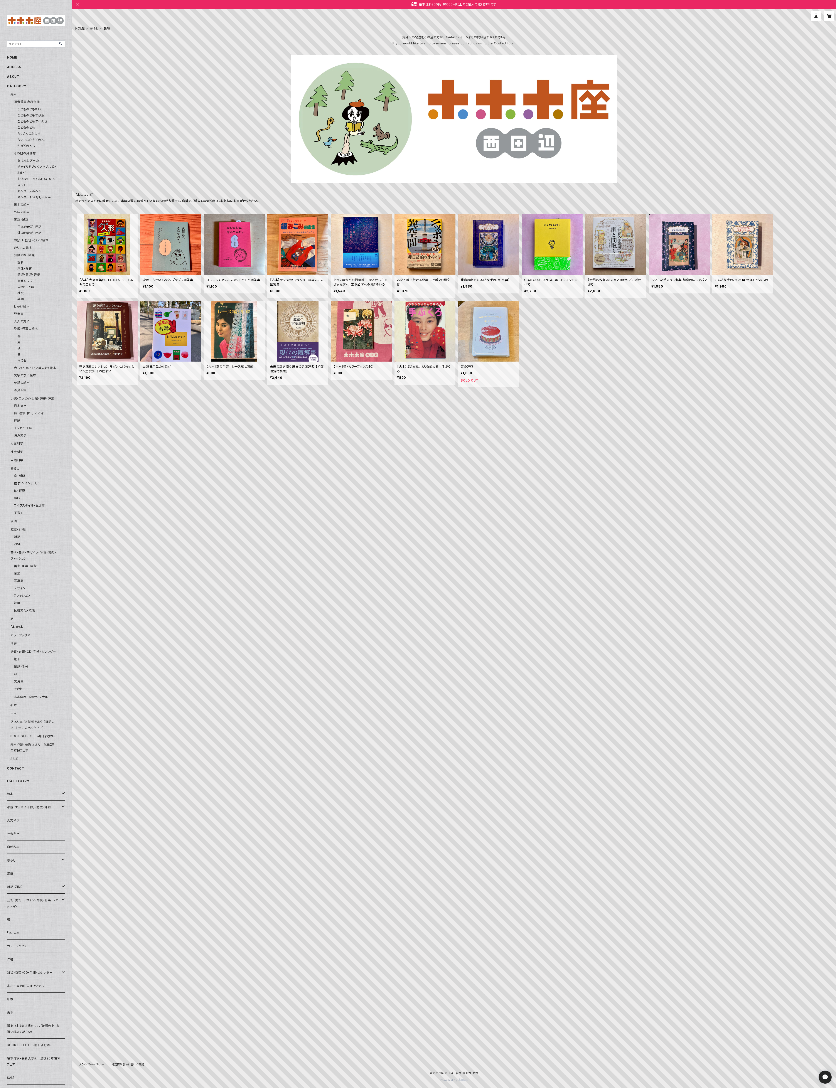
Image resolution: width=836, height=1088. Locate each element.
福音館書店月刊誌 (27, 102)
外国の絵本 (22, 212)
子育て (18, 513)
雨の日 (22, 360)
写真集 (19, 581)
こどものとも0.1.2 (29, 109)
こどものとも (26, 127)
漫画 (13, 521)
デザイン (19, 588)
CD (16, 674)
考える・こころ (27, 281)
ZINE (17, 544)
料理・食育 (24, 268)
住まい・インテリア (26, 483)
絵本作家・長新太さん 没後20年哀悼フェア (33, 1061)
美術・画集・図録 (25, 566)
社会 (20, 293)
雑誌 (17, 537)
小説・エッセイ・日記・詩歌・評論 (32, 398)
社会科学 (16, 452)
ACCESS (14, 67)
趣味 (17, 498)
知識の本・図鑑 (24, 255)
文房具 (19, 681)
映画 (17, 603)
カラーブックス (20, 635)
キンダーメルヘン (29, 191)
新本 (13, 705)
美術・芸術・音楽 (28, 274)
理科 (20, 262)
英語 (20, 299)
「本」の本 (16, 627)
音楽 (17, 573)
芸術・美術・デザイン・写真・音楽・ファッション (32, 903)
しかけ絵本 (22, 306)
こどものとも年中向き (32, 121)
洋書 (13, 643)
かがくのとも (26, 146)
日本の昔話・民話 (29, 227)
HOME (80, 28)
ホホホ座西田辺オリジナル (29, 697)
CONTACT (15, 768)
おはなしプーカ (28, 160)
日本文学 (20, 406)
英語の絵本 (22, 382)
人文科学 (16, 443)
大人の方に (22, 321)
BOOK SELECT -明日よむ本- (32, 736)
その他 (18, 689)
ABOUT (13, 76)
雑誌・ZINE (18, 529)
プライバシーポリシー (91, 1064)
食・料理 (19, 476)
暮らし (94, 28)
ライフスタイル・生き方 (29, 505)
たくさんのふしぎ (28, 133)
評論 (17, 420)
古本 (13, 713)
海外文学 (20, 435)
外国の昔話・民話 (29, 233)
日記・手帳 (21, 666)
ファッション (22, 595)
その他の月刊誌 (25, 153)
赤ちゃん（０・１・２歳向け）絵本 (35, 368)
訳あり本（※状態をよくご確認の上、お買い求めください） (33, 1029)
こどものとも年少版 (31, 115)
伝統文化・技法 (24, 610)
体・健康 (19, 490)
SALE (14, 759)
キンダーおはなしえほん (34, 197)
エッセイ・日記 (24, 428)
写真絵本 (20, 390)
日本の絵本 (22, 204)
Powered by (449, 1080)
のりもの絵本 (23, 247)
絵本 (13, 94)
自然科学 (16, 460)
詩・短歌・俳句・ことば (29, 413)
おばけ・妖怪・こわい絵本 (31, 240)
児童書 (19, 314)
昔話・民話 (21, 219)
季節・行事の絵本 (26, 328)
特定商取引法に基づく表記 (127, 1064)
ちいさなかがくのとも (32, 139)
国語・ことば (25, 287)
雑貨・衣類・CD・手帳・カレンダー (33, 651)
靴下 (17, 659)
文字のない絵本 (25, 375)
